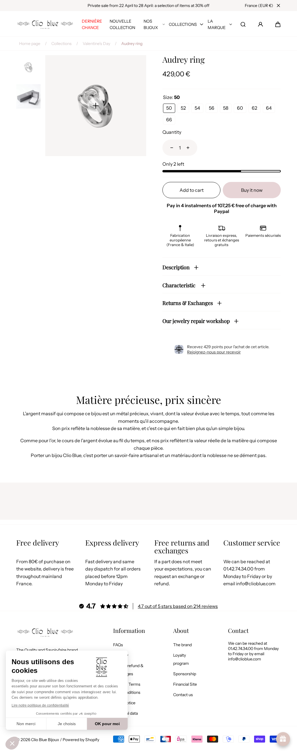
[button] (278, 24)
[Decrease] (168, 148)
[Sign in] (260, 24)
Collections (61, 43)
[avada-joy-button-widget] (283, 739)
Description (176, 267)
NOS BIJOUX (151, 24)
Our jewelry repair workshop (196, 320)
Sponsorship (184, 673)
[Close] (278, 5)
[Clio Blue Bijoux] (45, 24)
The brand (182, 644)
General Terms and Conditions (126, 688)
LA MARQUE (217, 24)
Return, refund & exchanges (128, 669)
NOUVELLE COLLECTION (122, 24)
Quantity (171, 132)
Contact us (183, 694)
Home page (29, 43)
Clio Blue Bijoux (45, 739)
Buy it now (251, 190)
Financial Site (185, 684)
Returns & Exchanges (187, 302)
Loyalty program (181, 659)
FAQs (118, 644)
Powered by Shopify (81, 739)
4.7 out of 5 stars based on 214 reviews (178, 606)
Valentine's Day (96, 43)
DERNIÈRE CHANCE (92, 24)
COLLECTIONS (183, 24)
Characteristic (179, 285)
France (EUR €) (259, 5)
